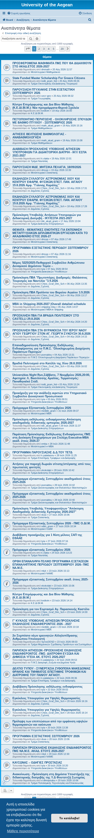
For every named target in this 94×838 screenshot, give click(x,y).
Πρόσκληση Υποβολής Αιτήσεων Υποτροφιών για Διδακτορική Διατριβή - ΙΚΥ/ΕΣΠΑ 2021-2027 (46, 216)
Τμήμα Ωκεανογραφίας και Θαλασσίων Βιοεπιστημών (59, 487)
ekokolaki (46, 470)
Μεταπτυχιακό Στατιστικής (44, 172)
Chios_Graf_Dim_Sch (52, 188)
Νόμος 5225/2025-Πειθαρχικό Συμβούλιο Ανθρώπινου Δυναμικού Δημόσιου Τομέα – (48, 264)
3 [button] (44, 49)
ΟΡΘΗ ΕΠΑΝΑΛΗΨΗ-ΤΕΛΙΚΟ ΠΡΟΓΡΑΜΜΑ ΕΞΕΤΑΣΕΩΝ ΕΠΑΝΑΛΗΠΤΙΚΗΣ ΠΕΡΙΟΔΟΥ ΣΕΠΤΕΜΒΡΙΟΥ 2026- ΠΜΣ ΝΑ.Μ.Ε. (50, 565)
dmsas (45, 170)
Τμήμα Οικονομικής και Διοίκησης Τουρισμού (54, 83)
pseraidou (46, 354)
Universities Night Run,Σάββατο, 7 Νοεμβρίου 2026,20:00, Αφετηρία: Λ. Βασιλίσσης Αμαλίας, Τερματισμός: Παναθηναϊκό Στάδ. (51, 378)
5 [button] (53, 49)
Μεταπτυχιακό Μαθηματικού (45, 72)
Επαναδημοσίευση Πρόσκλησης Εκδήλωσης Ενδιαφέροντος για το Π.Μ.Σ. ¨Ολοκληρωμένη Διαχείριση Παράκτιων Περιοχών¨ (51, 348)
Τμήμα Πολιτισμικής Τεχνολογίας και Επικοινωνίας (57, 783)
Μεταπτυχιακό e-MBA (42, 446)
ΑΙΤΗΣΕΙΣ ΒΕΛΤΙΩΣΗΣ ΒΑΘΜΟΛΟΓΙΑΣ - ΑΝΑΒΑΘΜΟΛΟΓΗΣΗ (39, 135)
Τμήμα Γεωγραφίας (41, 98)
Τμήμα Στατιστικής (40, 517)
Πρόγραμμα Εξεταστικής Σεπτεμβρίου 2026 (41, 408)
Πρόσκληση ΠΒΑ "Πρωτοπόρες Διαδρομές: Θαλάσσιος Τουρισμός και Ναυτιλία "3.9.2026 (49, 279)
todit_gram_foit (49, 81)
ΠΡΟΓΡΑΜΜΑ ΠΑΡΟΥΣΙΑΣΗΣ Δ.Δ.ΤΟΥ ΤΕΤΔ (42, 452)
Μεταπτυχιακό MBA (41, 413)
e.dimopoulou (48, 780)
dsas (44, 514)
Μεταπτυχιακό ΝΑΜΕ (42, 573)
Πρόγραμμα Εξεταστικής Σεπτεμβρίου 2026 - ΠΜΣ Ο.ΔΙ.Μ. (51, 523)
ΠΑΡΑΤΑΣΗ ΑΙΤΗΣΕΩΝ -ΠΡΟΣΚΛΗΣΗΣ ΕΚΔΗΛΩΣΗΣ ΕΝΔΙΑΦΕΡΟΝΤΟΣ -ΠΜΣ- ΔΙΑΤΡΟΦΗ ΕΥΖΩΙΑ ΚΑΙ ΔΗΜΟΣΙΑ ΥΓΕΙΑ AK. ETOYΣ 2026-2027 (47, 654)
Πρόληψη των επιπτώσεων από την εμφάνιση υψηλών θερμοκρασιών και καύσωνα (49, 723)
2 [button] (39, 49)
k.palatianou (47, 455)
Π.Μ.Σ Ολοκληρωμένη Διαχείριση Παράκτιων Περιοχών (60, 357)
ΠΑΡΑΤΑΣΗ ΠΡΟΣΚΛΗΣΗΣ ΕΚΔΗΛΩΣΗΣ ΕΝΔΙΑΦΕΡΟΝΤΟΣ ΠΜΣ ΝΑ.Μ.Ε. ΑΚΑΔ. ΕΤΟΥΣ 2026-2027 (51, 749)
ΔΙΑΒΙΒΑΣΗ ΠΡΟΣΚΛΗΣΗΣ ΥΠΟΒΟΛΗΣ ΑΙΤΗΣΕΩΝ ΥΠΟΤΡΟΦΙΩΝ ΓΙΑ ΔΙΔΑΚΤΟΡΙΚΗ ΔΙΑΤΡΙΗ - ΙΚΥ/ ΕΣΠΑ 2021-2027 (49, 152)
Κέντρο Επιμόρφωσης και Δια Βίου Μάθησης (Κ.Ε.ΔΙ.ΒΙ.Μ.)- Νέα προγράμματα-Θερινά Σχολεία (45, 106)
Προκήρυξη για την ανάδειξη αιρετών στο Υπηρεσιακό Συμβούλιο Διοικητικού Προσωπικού (49, 394)
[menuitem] (18, 13)
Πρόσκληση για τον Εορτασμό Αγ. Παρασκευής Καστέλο (50, 609)
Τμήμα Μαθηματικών (41, 128)
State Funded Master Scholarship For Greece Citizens (48, 78)
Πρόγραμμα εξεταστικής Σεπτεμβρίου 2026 (41, 549)
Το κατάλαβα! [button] (69, 818)
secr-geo (46, 96)
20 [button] (62, 49)
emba (44, 443)
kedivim (45, 110)
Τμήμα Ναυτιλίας (39, 161)
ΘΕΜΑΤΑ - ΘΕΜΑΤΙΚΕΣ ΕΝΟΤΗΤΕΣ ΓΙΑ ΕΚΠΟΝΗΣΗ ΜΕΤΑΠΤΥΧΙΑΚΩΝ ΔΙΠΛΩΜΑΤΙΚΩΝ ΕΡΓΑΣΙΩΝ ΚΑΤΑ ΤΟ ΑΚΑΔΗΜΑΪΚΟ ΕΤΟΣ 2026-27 (50, 233)
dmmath (45, 69)
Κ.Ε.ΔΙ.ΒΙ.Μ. (37, 113)
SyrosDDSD (47, 641)
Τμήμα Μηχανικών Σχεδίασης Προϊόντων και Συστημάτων (61, 644)
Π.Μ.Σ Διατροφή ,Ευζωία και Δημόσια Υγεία (53, 662)
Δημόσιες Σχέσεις (40, 190)
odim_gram (47, 526)
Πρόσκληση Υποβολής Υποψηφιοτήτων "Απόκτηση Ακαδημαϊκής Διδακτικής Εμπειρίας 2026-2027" (48, 510)
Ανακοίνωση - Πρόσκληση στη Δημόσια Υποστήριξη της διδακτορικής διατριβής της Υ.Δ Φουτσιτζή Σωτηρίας (51, 776)
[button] (27, 48)
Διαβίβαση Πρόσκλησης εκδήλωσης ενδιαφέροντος (47, 686)
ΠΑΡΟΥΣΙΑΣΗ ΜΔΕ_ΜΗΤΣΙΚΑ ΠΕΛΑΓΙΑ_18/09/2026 (46, 167)
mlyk (43, 571)
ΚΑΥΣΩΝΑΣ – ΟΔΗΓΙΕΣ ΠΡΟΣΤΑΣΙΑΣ (37, 762)
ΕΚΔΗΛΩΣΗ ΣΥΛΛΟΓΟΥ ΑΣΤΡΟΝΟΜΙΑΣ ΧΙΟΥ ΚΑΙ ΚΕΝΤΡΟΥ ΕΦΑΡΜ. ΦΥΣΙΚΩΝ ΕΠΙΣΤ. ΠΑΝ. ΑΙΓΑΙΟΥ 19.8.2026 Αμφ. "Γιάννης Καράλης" (47, 182)
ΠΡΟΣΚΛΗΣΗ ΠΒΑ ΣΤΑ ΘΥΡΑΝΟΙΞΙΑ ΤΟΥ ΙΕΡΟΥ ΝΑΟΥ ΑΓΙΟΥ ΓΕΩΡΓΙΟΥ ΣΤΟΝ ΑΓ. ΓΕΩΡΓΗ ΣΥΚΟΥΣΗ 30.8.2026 (51, 332)
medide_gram (48, 411)
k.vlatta (45, 158)
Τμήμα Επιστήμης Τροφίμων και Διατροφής (53, 458)
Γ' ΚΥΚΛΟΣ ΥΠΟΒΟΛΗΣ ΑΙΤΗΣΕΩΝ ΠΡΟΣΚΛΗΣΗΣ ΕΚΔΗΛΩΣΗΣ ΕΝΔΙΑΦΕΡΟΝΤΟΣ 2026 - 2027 (46, 622)
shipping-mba (48, 307)
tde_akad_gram (49, 221)
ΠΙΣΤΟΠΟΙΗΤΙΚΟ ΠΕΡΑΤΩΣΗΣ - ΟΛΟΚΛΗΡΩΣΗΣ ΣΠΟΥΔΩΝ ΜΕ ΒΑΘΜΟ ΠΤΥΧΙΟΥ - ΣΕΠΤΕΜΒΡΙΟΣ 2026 (51, 121)
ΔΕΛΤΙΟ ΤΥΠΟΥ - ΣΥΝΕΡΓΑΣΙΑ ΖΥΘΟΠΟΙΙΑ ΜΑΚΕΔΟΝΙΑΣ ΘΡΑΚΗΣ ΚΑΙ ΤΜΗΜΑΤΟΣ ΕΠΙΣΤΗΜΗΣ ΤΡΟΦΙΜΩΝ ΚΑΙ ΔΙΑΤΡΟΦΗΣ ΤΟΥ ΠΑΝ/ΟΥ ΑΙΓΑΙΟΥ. (51, 672)
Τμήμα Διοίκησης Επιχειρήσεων (47, 223)
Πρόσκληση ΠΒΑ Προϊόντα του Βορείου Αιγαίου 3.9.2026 (51, 292)
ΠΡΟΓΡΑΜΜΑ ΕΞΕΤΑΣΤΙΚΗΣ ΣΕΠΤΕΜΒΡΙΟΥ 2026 (46, 736)
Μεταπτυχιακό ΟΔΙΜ (41, 529)
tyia (43, 269)
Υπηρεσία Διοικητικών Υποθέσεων (49, 271)
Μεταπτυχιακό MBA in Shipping (47, 309)
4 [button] (48, 49)
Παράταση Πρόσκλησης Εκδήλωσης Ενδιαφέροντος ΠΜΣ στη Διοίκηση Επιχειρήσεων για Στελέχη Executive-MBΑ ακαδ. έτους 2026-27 (51, 437)
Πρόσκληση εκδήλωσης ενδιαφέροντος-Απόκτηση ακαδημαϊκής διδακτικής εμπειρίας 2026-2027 (46, 421)
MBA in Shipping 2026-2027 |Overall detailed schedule (49, 304)
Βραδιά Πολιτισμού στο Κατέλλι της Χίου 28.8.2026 (47, 363)
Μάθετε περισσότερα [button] (23, 831)
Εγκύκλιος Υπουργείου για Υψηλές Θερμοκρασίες (46, 698)
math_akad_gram (50, 125)
